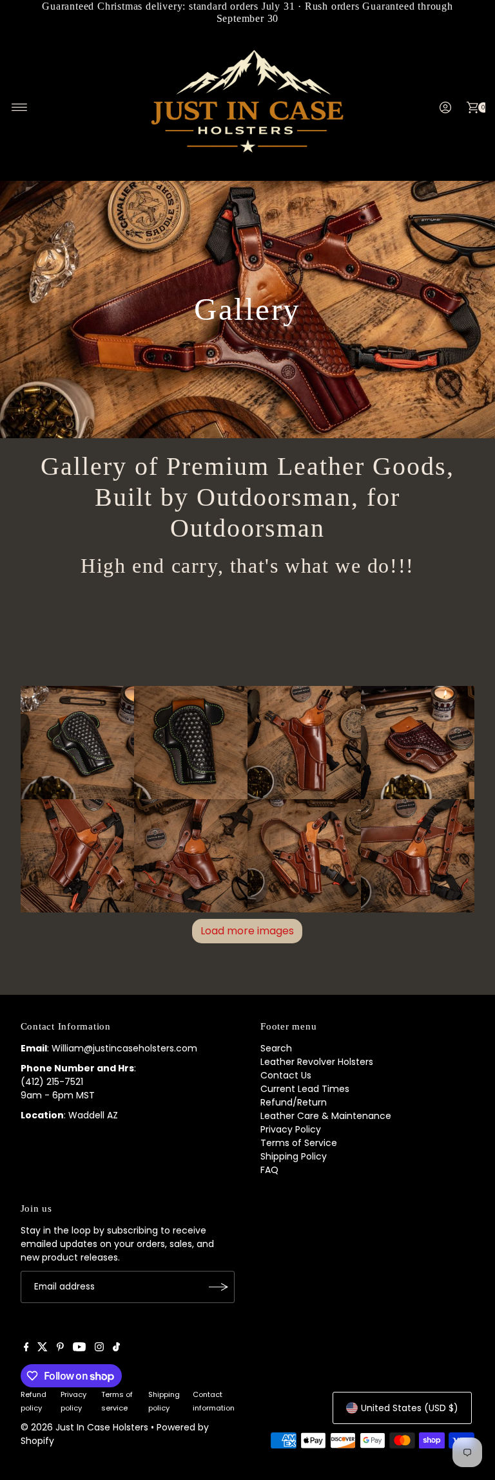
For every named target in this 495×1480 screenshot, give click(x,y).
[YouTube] (79, 1348)
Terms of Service (298, 1142)
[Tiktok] (116, 1348)
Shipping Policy (293, 1156)
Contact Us (285, 1075)
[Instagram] (99, 1348)
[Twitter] (42, 1348)
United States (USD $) (409, 1407)
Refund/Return (293, 1102)
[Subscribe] (218, 1287)
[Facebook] (26, 1348)
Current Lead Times (304, 1088)
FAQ (269, 1169)
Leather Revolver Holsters (316, 1061)
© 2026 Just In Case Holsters (84, 1427)
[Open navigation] (20, 107)
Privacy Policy (290, 1129)
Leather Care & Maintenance (325, 1115)
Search (276, 1048)
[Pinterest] (60, 1348)
